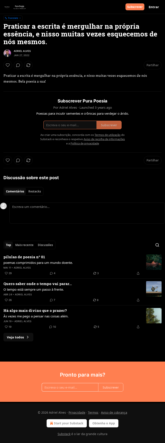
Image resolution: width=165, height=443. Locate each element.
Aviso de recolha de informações (104, 139)
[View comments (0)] (18, 65)
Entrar (154, 7)
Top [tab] (8, 245)
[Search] (157, 245)
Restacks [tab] (34, 191)
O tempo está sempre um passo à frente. (33, 289)
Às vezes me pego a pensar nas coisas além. (36, 316)
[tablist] (23, 191)
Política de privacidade (84, 143)
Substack (64, 434)
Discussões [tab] (45, 245)
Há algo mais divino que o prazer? (35, 310)
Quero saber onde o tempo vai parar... (37, 283)
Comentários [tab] (15, 191)
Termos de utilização (108, 135)
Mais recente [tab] (24, 245)
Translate (13, 18)
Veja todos (15, 337)
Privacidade (77, 412)
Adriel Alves (22, 51)
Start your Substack (68, 423)
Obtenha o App (103, 423)
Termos (93, 412)
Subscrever (135, 7)
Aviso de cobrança (114, 412)
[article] (82, 265)
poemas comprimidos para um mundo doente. (38, 262)
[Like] (7, 65)
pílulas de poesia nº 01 (24, 256)
